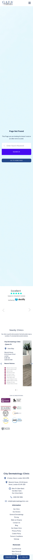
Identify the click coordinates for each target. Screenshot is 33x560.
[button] (29, 3)
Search (16, 152)
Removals (16, 545)
